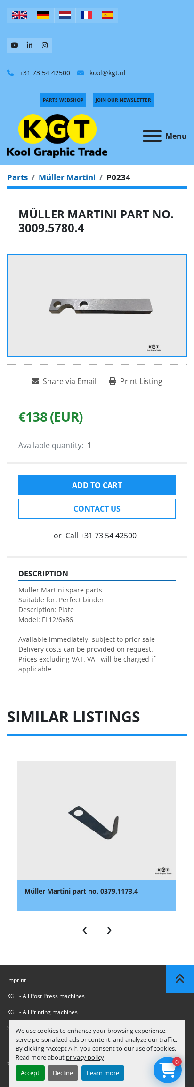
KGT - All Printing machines (42, 1012)
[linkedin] (29, 45)
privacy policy (85, 1057)
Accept (30, 1073)
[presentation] (85, 928)
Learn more (103, 1073)
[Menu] (152, 136)
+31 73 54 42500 (43, 72)
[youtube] (14, 45)
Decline (63, 1073)
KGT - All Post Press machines (46, 996)
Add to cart (97, 485)
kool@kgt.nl (107, 72)
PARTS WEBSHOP (63, 99)
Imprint (16, 980)
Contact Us (97, 509)
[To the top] (180, 979)
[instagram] (44, 45)
